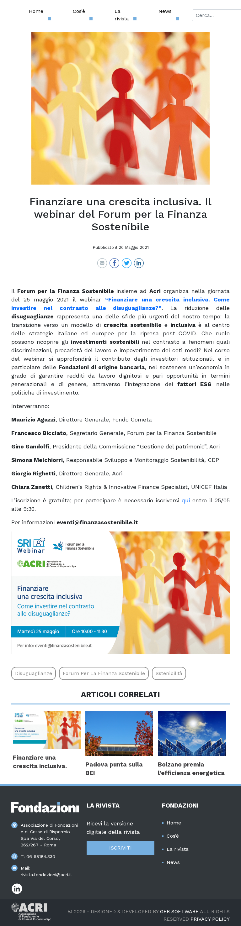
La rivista (122, 15)
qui (186, 500)
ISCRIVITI (120, 848)
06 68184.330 (40, 856)
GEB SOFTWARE (179, 911)
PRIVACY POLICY (210, 919)
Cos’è (79, 11)
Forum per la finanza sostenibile (104, 673)
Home (36, 11)
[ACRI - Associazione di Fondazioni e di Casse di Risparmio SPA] (31, 911)
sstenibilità (169, 673)
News (165, 11)
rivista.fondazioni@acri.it (46, 874)
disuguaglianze (33, 673)
